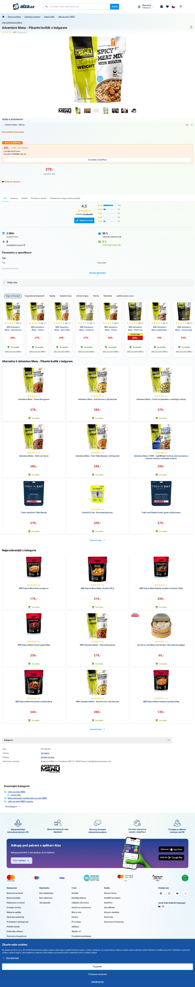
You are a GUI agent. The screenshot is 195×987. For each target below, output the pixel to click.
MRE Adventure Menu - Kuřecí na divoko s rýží (135, 328)
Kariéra (75, 917)
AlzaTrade (108, 917)
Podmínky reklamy (15, 931)
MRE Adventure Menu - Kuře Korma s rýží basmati (13, 328)
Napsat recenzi (86, 220)
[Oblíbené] (167, 6)
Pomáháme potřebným (81, 936)
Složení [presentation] (24, 198)
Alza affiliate (109, 907)
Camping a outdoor (32, 17)
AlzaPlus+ (108, 903)
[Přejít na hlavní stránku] (24, 6)
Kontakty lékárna (79, 898)
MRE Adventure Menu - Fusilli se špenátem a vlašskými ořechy (86, 328)
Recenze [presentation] (14, 198)
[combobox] (76, 6)
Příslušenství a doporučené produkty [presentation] (65, 198)
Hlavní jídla (16, 795)
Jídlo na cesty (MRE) (66, 17)
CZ (163, 906)
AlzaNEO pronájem (112, 898)
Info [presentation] (5, 198)
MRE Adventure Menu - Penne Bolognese (37, 328)
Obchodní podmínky (15, 917)
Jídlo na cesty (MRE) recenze (20, 801)
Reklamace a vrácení (16, 903)
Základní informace (80, 903)
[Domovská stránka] (3, 16)
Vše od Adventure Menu (12, 23)
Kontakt (75, 893)
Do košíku (36, 418)
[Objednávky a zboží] (161, 6)
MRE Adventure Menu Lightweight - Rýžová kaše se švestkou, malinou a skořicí (159, 328)
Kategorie (8, 740)
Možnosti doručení (15, 893)
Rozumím (97, 966)
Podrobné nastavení (97, 974)
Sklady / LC (76, 931)
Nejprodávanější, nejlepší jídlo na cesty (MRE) (27, 798)
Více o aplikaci (19, 860)
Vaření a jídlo (49, 17)
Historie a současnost (81, 907)
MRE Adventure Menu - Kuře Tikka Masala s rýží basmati (62, 328)
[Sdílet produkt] (191, 27)
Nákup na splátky (14, 912)
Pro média (76, 922)
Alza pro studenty (111, 912)
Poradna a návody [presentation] (38, 198)
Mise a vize (76, 912)
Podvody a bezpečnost (16, 936)
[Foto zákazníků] (134, 111)
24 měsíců (45, 753)
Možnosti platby (13, 898)
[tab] (5, 198)
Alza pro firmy (110, 893)
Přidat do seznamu (12, 182)
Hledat (114, 7)
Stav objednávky (46, 893)
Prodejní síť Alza (14, 907)
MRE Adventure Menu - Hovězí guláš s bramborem (184, 328)
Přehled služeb (13, 927)
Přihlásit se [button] (146, 8)
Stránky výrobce (47, 757)
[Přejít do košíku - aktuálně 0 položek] (180, 6)
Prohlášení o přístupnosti (17, 922)
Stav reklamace (46, 898)
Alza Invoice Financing (114, 922)
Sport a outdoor (14, 17)
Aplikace (75, 927)
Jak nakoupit (44, 903)
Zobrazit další (96, 540)
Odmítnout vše (97, 982)
